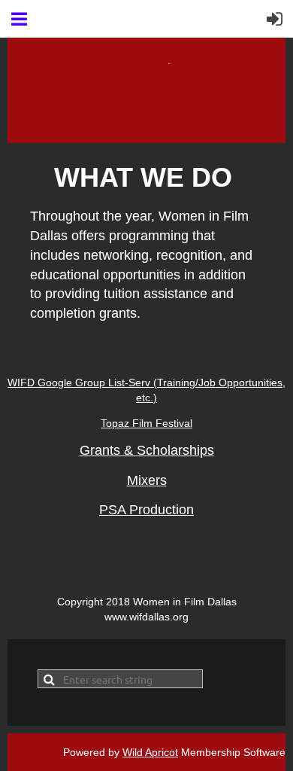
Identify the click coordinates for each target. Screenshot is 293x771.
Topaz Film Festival (146, 423)
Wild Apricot (150, 752)
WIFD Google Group (58, 382)
